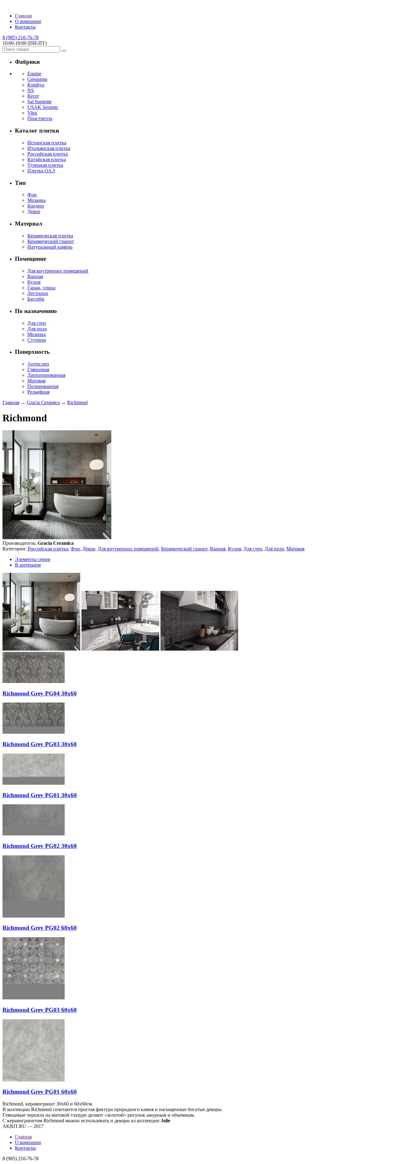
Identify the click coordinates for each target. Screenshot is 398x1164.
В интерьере (28, 565)
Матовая (36, 380)
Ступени (36, 340)
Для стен (36, 323)
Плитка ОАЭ (41, 170)
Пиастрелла (39, 118)
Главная (23, 15)
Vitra (32, 112)
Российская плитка (47, 154)
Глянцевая (38, 369)
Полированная (42, 386)
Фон (32, 194)
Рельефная (38, 392)
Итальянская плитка (48, 148)
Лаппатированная (46, 375)
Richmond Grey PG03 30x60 (39, 744)
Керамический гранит (50, 241)
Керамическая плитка (50, 235)
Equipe (34, 73)
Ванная (35, 276)
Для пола (37, 328)
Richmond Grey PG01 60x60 (39, 1091)
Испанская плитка (46, 142)
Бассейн (35, 299)
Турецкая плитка (45, 165)
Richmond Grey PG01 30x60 (39, 795)
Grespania (37, 79)
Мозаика (36, 200)
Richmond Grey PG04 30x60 (39, 693)
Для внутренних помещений (57, 270)
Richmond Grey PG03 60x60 (39, 1010)
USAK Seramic (42, 107)
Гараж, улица (41, 287)
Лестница (37, 293)
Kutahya (35, 84)
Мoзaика (36, 334)
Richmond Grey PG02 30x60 (39, 846)
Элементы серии (32, 559)
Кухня (33, 282)
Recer (33, 96)
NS (30, 90)
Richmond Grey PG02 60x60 (39, 927)
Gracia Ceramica (43, 402)
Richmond (77, 402)
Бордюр (35, 205)
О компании (28, 21)
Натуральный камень (49, 247)
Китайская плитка (46, 159)
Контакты (25, 27)
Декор (33, 211)
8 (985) (20, 37)
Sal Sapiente (39, 101)
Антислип (38, 364)
